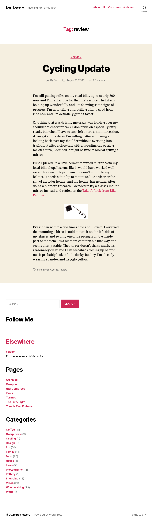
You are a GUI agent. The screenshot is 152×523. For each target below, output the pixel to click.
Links (9, 465)
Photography (14, 469)
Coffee (10, 429)
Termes (11, 397)
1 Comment (99, 80)
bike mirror (43, 269)
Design (10, 443)
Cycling (76, 57)
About (97, 7)
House (10, 460)
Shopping (12, 478)
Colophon (12, 384)
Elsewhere (20, 341)
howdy (10, 351)
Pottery (10, 474)
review (63, 269)
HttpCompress (112, 7)
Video (10, 483)
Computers (13, 434)
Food (9, 456)
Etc (8, 447)
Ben (56, 80)
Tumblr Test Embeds (19, 406)
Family (10, 451)
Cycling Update (76, 68)
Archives (128, 7)
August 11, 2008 (75, 80)
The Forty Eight (15, 402)
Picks (9, 393)
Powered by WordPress (48, 514)
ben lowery (15, 7)
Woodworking (15, 487)
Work (9, 491)
